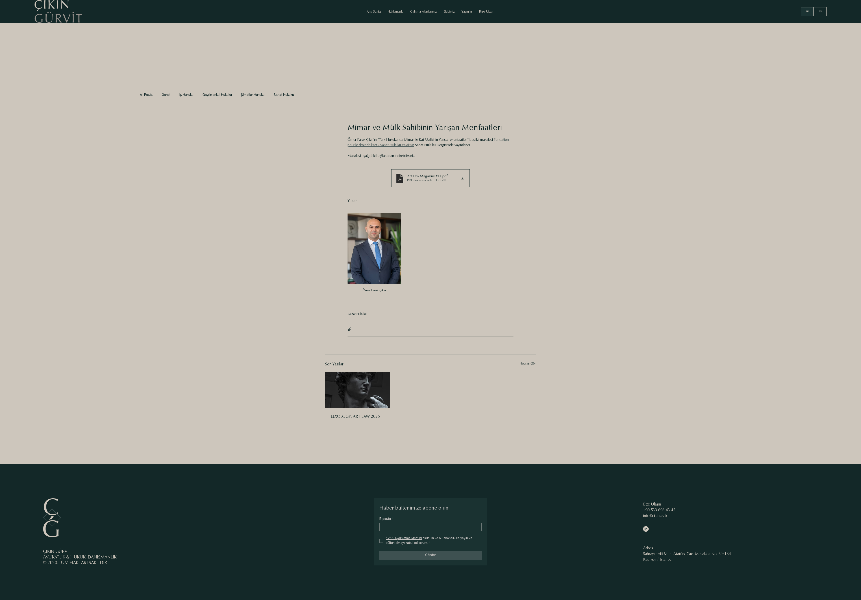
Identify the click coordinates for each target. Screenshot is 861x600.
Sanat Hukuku (284, 95)
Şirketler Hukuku (253, 95)
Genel (166, 95)
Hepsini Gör (528, 363)
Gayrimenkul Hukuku (217, 95)
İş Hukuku (186, 95)
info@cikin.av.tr (655, 515)
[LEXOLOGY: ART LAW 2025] (357, 390)
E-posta (386, 519)
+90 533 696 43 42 (659, 510)
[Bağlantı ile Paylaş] (350, 329)
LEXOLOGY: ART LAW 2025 (355, 416)
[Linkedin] (646, 529)
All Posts (146, 95)
